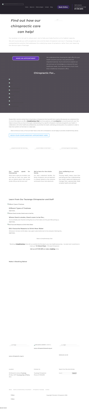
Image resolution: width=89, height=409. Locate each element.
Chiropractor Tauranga (38, 389)
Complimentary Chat (33, 121)
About (10, 389)
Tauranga (23, 373)
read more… (12, 210)
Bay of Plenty (26, 375)
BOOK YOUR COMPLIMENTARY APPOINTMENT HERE (29, 135)
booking (52, 249)
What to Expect (39, 7)
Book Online (63, 7)
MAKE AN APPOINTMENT (25, 58)
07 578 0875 (78, 9)
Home (26, 7)
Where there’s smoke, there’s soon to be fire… (27, 217)
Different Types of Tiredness (20, 208)
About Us (32, 7)
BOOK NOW (3, 408)
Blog (51, 7)
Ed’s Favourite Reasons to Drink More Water (26, 228)
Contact (47, 7)
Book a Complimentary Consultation (22, 389)
